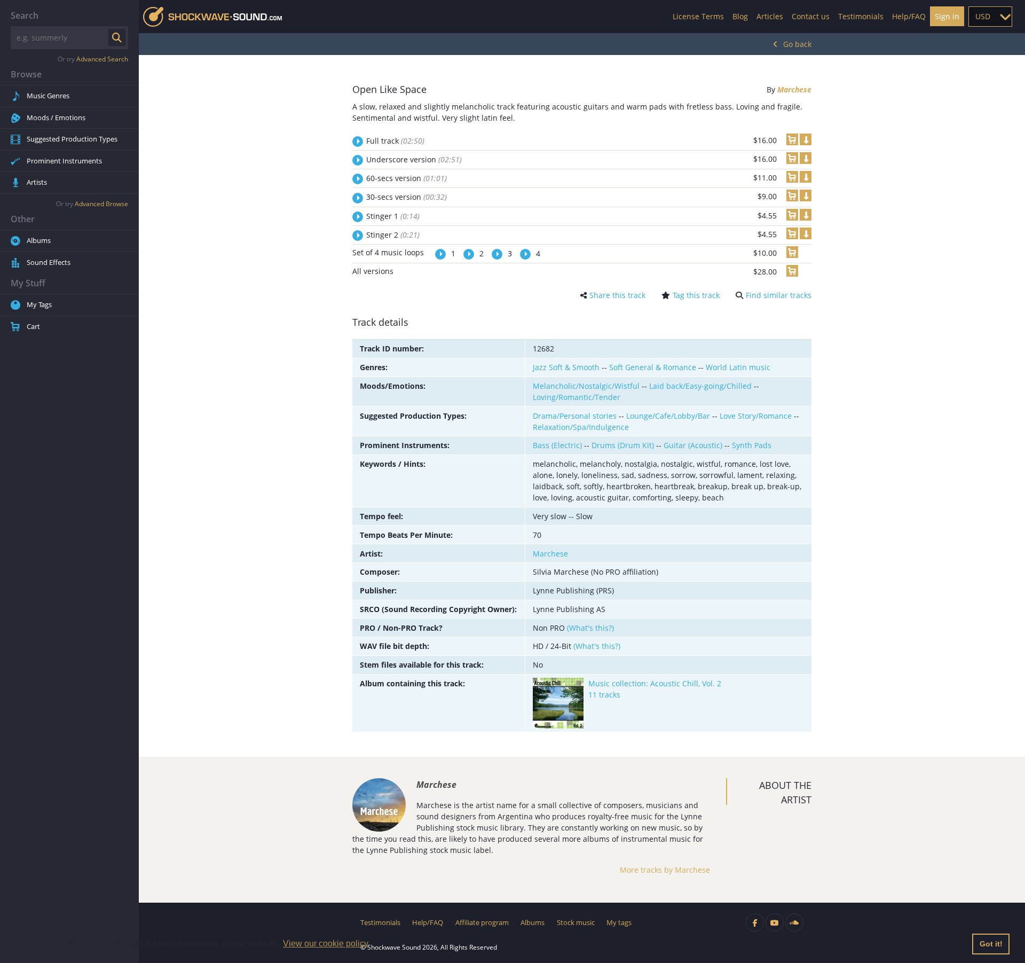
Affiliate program (482, 922)
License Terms (698, 16)
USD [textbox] (982, 16)
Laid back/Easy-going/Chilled (700, 386)
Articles (769, 16)
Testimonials (861, 16)
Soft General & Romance (652, 367)
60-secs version (406, 178)
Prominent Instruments (64, 161)
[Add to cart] (792, 139)
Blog (740, 16)
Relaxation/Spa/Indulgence (581, 427)
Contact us (811, 16)
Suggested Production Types (72, 139)
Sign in (947, 16)
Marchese (794, 89)
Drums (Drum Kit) (623, 445)
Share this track (617, 295)
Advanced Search (102, 59)
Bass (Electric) (557, 445)
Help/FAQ (909, 16)
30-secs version (406, 197)
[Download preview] (805, 139)
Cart (33, 326)
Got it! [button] (991, 943)
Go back (797, 44)
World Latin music (738, 367)
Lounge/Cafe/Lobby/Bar (668, 416)
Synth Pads (751, 445)
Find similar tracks (778, 295)
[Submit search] (116, 37)
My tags (619, 922)
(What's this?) (590, 628)
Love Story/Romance (756, 416)
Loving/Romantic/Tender (576, 397)
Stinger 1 (393, 216)
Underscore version (414, 159)
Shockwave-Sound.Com (212, 17)
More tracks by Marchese (665, 870)
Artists (37, 182)
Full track (395, 141)
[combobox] (990, 16)
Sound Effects (48, 262)
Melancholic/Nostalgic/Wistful (586, 386)
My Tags (39, 304)
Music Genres (48, 95)
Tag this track (696, 295)
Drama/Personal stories (575, 416)
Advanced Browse (101, 203)
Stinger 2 (393, 235)
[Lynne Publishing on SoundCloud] (794, 922)
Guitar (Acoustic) (693, 445)
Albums (39, 240)
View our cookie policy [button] (325, 943)
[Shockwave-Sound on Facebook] (755, 922)
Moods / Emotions (56, 117)
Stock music (576, 922)
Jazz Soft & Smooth (566, 367)
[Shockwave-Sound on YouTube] (775, 922)
